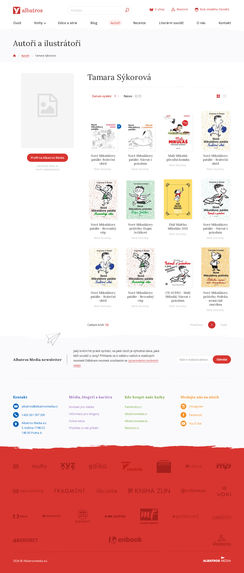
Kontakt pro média (81, 407)
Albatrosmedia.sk (136, 421)
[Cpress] (194, 466)
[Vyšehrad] (193, 490)
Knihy (39, 23)
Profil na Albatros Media (47, 158)
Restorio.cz (132, 428)
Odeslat (222, 359)
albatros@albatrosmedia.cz (40, 406)
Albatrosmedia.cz (136, 414)
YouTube (195, 423)
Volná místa (77, 421)
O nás (201, 23)
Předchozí (196, 325)
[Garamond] (186, 516)
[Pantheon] (82, 516)
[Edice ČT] (20, 516)
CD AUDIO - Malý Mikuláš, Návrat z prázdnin (178, 297)
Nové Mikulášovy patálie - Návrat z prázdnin (215, 228)
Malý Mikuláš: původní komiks (177, 158)
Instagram (196, 406)
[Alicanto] (106, 490)
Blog (93, 23)
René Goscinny (102, 169)
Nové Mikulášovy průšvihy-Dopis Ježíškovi (140, 228)
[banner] (28, 10)
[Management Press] (223, 466)
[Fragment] (69, 490)
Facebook (195, 415)
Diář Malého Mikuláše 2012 (178, 226)
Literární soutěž (171, 23)
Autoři (115, 23)
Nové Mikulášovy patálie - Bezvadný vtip (103, 228)
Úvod (17, 23)
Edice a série (67, 23)
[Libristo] (222, 516)
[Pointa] (115, 516)
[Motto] (39, 466)
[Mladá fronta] (149, 516)
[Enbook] (125, 540)
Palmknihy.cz (133, 407)
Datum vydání (101, 96)
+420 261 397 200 (33, 415)
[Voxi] (223, 490)
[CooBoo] (16, 466)
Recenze (139, 23)
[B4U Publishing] (28, 490)
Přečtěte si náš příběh (83, 428)
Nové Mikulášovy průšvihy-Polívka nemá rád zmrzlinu (215, 298)
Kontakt (225, 23)
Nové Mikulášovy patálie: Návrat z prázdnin (140, 160)
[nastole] (132, 466)
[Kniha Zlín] (149, 490)
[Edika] (98, 466)
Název (128, 96)
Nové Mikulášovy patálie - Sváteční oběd (215, 160)
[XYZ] (67, 466)
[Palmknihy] (51, 516)
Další (223, 325)
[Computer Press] (163, 466)
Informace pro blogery (84, 414)
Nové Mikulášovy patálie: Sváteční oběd (103, 160)
